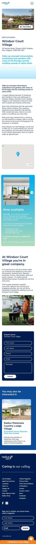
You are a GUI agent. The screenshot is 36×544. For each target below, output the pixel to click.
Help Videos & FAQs (8, 493)
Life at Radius (6, 479)
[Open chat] (31, 539)
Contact (4, 491)
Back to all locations (8, 37)
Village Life (5, 488)
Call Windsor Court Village (18, 542)
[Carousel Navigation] (31, 192)
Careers (21, 488)
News (21, 493)
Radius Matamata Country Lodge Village (14, 426)
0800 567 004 (18, 50)
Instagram (22, 498)
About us (5, 486)
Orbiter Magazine (24, 479)
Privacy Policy (23, 481)
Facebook (22, 496)
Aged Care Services (8, 481)
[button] (17, 154)
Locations (5, 483)
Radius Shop (6, 496)
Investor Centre (24, 491)
